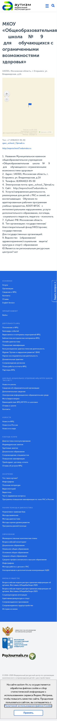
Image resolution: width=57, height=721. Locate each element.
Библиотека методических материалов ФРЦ (21, 338)
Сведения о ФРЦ (9, 292)
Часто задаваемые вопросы (14, 496)
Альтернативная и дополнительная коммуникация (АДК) (25, 570)
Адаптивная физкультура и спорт (16, 598)
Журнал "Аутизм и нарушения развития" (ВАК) (21, 352)
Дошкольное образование (13, 452)
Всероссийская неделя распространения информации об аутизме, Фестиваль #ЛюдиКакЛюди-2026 (26, 583)
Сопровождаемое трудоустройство (17, 605)
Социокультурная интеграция (14, 595)
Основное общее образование (15, 552)
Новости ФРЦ (8, 421)
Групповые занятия (10, 448)
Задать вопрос (55, 292)
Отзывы (5, 299)
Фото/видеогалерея (10, 399)
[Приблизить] (7, 94)
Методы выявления (10, 515)
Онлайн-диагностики (11, 342)
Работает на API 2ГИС (30, 129)
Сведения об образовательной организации (20, 388)
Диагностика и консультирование (16, 441)
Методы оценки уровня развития (16, 522)
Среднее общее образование (14, 556)
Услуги (5, 285)
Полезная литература (11, 485)
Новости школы (9, 384)
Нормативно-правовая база (13, 512)
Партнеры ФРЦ (8, 370)
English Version (8, 303)
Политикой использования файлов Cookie (28, 705)
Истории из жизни (9, 609)
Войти (4, 315)
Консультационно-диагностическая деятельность (23, 349)
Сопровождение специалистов (15, 455)
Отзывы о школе (9, 406)
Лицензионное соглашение (29, 131)
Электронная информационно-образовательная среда (25, 395)
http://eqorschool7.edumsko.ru (16, 148)
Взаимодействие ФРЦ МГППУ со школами (20, 402)
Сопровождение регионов (13, 363)
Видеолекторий (9, 489)
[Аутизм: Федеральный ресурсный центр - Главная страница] (16, 6)
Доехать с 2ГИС (46, 132)
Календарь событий (10, 331)
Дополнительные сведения (13, 392)
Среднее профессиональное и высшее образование (24, 560)
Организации (7, 289)
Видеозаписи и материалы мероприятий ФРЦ (21, 335)
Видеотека (6, 492)
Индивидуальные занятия (12, 444)
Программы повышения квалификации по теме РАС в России (28, 499)
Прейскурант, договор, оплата (15, 462)
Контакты (6, 296)
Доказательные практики (12, 359)
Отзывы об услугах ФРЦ (12, 466)
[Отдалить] (6, 99)
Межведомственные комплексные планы (19, 538)
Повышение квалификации (13, 345)
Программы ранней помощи (14, 526)
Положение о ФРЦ (10, 327)
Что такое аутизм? (10, 478)
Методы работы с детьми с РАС (15, 567)
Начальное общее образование (15, 549)
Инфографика (8, 482)
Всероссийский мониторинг (14, 542)
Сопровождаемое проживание (15, 602)
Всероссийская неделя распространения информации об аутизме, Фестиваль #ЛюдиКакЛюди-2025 (26, 590)
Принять (28, 713)
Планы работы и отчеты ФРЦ (14, 366)
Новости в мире (9, 429)
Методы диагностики (11, 519)
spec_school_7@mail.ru (13, 143)
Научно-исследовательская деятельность (20, 356)
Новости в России (10, 425)
